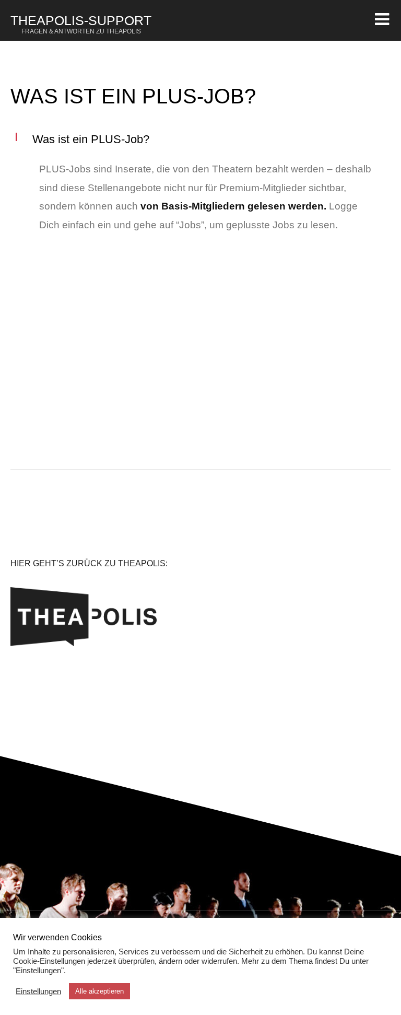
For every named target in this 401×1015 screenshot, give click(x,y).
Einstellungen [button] (38, 991)
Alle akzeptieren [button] (99, 991)
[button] (200, 139)
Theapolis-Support (80, 24)
